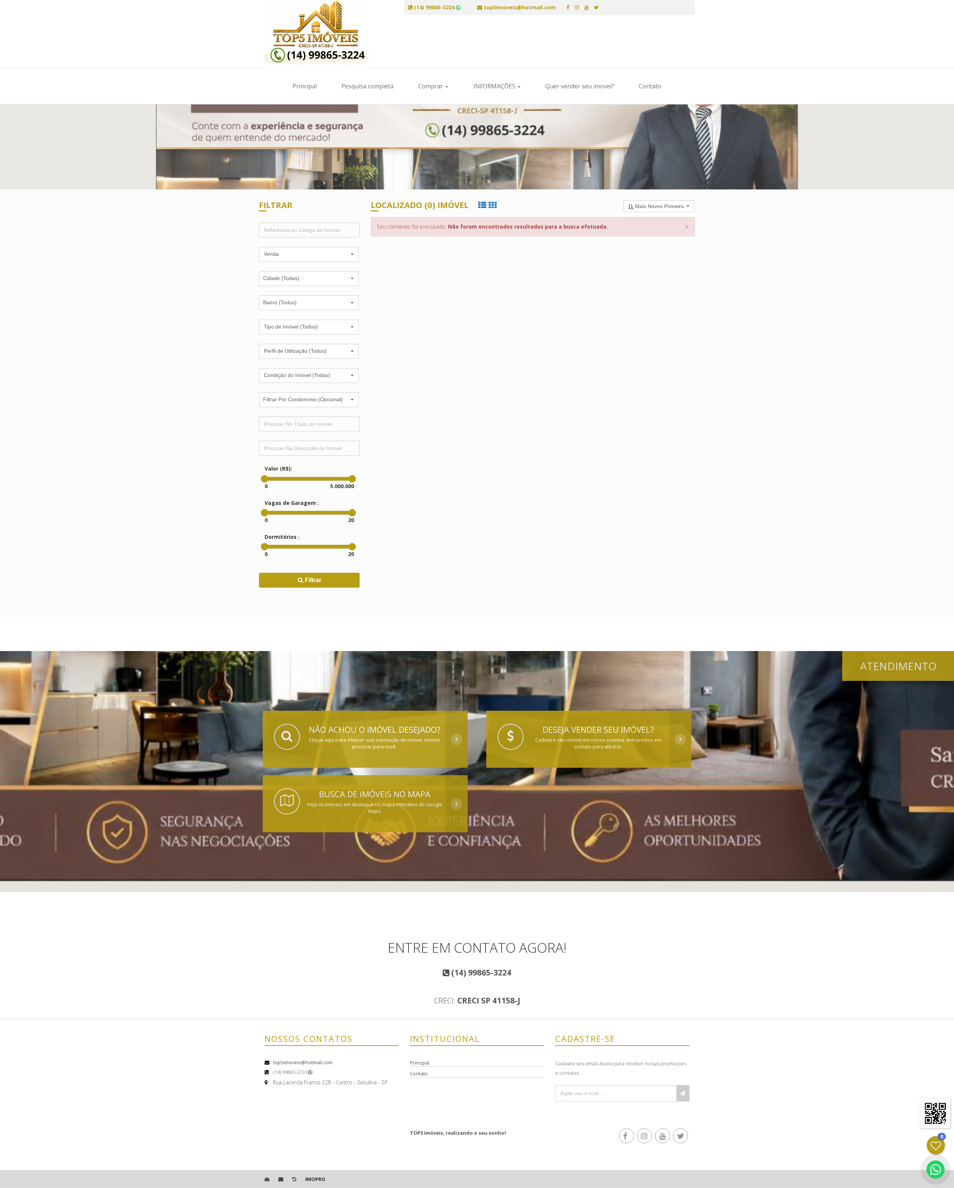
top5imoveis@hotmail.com (302, 1062)
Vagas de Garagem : (292, 502)
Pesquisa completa (367, 86)
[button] (308, 254)
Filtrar (312, 580)
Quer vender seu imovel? (579, 86)
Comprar (431, 86)
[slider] (264, 479)
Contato (650, 86)
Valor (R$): (278, 468)
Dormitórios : (282, 536)
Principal (305, 86)
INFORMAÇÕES (495, 86)
